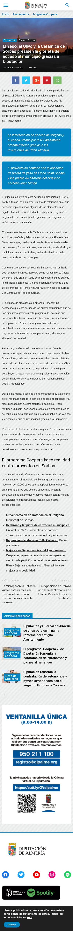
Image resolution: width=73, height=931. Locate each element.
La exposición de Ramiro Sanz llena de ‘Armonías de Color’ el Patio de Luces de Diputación (54, 592)
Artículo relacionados (17, 615)
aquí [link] (29, 917)
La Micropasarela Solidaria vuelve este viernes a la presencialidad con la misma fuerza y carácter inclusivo (19, 594)
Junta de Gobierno (11, 677)
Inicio (5, 14)
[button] (67, 5)
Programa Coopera (27, 40)
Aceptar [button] (12, 924)
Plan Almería (9, 40)
